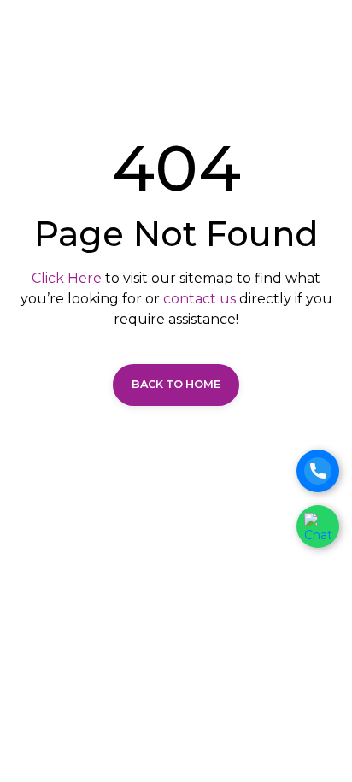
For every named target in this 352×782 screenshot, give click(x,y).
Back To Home (176, 384)
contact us (199, 299)
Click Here (67, 278)
